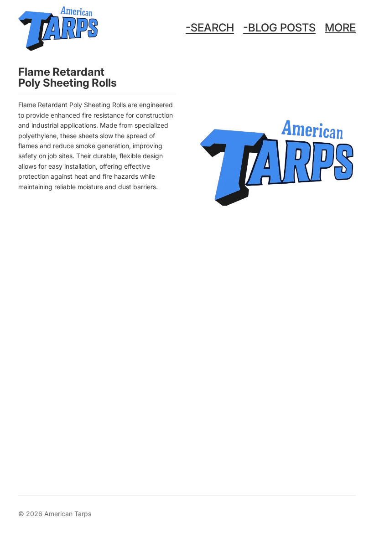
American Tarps (67, 513)
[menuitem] (340, 28)
